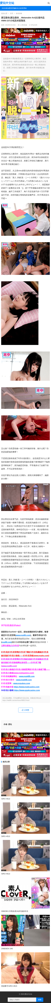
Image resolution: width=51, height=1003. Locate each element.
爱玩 (10, 724)
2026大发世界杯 (20, 8)
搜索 (39, 1000)
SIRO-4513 (5, 799)
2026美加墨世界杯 (7, 8)
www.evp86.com (23, 635)
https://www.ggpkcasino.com (27, 690)
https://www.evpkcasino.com (26, 687)
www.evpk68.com (24, 680)
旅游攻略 (19, 13)
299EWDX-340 (7, 949)
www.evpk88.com (27, 676)
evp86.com (7, 642)
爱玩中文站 (7, 3)
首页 (11, 13)
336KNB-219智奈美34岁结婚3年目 (14, 911)
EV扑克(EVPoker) (13, 625)
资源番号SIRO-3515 (9, 986)
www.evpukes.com (21, 683)
